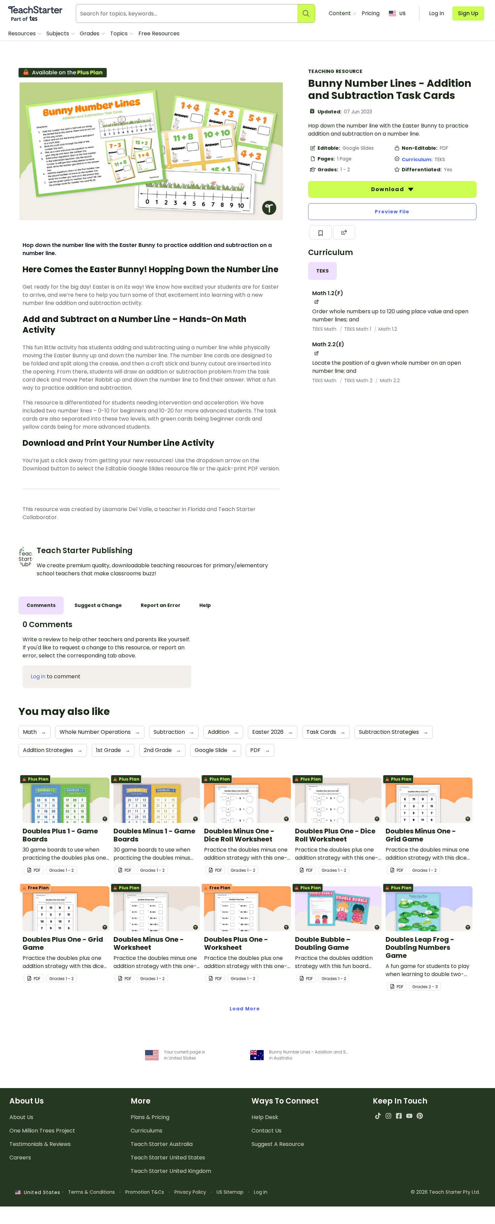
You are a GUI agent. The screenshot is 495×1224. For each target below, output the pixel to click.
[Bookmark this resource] (320, 232)
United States (40, 1192)
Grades (90, 33)
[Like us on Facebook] (399, 1116)
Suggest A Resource (278, 1144)
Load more (245, 1008)
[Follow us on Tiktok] (378, 1116)
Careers (20, 1157)
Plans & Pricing (150, 1117)
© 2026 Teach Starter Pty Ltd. (445, 1192)
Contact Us (267, 1131)
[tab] (322, 271)
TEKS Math (325, 329)
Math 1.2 (387, 329)
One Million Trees (42, 1131)
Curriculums (146, 1131)
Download (388, 189)
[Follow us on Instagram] (388, 1116)
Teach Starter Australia (162, 1144)
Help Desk (265, 1117)
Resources (22, 33)
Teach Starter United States (168, 1157)
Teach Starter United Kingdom (171, 1171)
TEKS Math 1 (358, 329)
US (402, 13)
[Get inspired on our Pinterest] (420, 1116)
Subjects (58, 33)
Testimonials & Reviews (40, 1144)
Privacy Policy (190, 1192)
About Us (21, 1117)
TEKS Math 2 (359, 380)
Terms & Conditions (91, 1192)
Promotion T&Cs (144, 1192)
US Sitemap (230, 1192)
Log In (260, 1192)
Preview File (392, 211)
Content (340, 13)
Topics (119, 33)
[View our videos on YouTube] (409, 1116)
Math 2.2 (390, 380)
